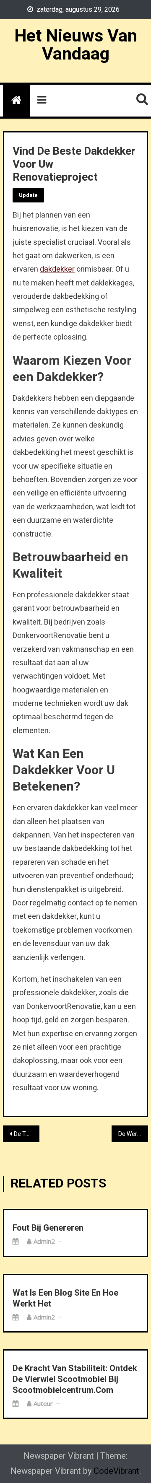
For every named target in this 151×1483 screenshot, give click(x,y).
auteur (43, 1403)
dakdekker (57, 269)
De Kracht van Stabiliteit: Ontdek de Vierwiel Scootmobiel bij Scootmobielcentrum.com (75, 1379)
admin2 (44, 1241)
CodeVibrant (116, 1471)
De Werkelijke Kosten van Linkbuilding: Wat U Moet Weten (133, 1134)
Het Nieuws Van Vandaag (75, 45)
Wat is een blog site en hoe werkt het (65, 1298)
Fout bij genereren (48, 1228)
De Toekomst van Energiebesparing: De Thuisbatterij (26, 1134)
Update (28, 195)
